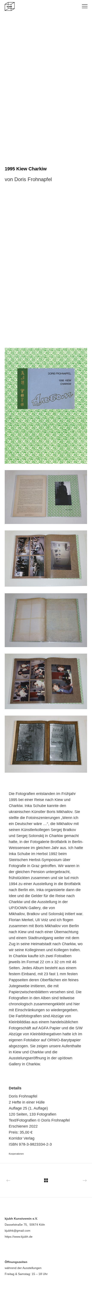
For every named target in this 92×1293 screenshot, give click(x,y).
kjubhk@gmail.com (17, 1230)
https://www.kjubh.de (19, 1236)
